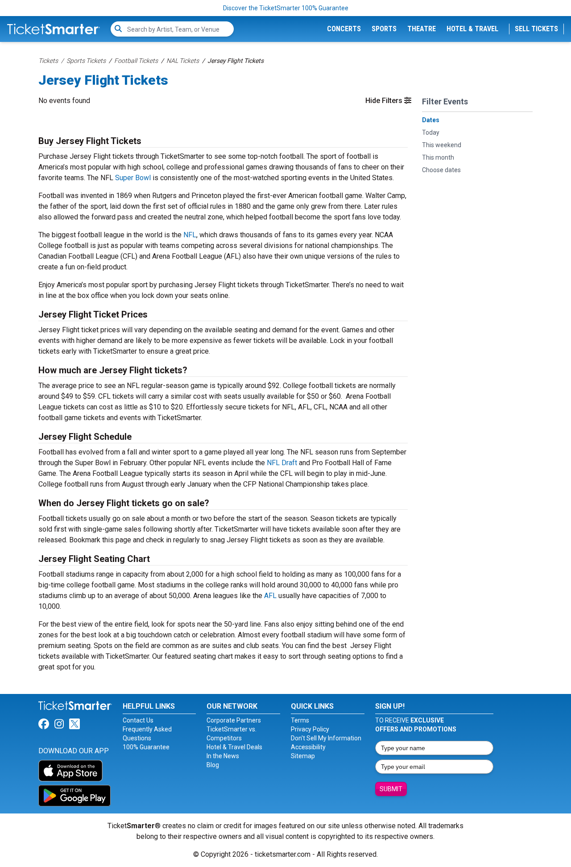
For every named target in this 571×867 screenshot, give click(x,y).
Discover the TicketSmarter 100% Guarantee (285, 8)
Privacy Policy (310, 729)
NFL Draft (282, 462)
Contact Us (138, 720)
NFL (189, 235)
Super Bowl (133, 177)
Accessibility (308, 747)
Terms (300, 720)
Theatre (421, 29)
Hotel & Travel (472, 29)
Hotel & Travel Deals (234, 747)
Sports (384, 29)
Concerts (344, 29)
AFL (270, 595)
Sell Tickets (536, 29)
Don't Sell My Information (326, 738)
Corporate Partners (234, 720)
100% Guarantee (146, 747)
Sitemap (303, 756)
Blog (213, 764)
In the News (223, 756)
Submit (391, 789)
